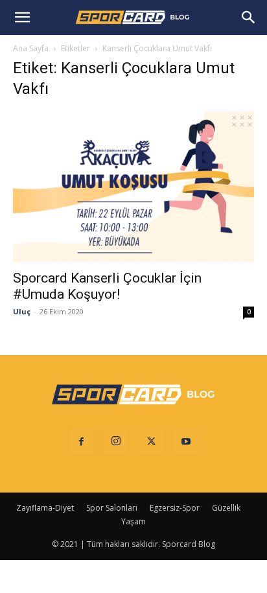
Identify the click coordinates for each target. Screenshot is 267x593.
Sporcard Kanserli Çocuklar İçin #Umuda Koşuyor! (107, 286)
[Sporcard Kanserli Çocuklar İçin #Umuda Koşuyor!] (133, 186)
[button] (22, 17)
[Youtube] (186, 442)
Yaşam (133, 521)
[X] (151, 442)
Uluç (21, 311)
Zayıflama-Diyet (45, 507)
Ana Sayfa (31, 48)
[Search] (249, 17)
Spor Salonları (111, 507)
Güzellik (226, 507)
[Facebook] (81, 442)
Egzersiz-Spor (175, 507)
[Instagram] (116, 441)
